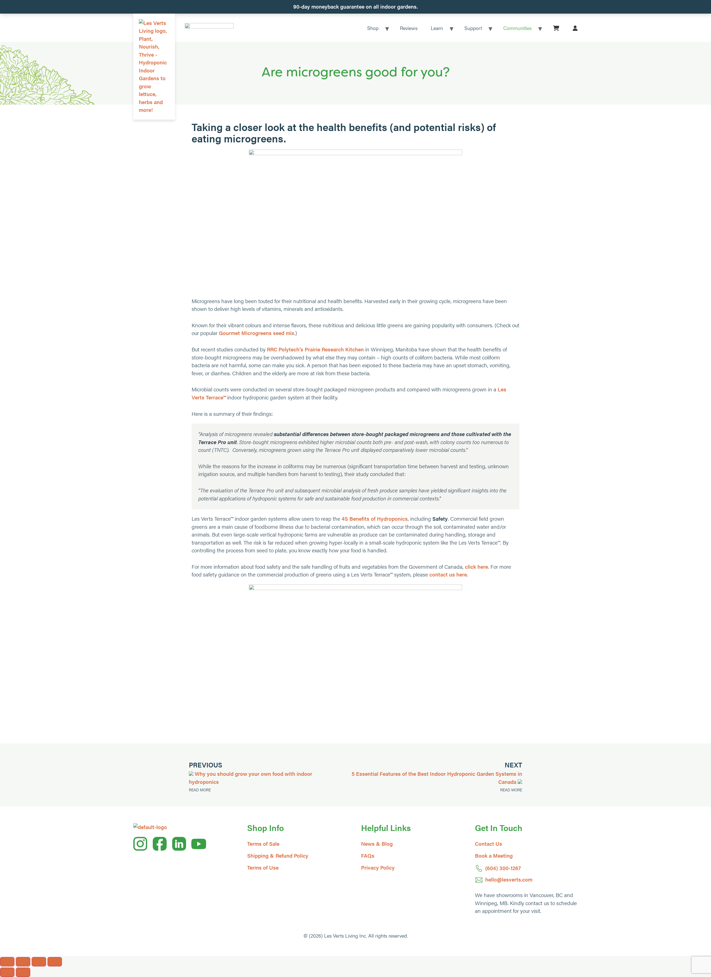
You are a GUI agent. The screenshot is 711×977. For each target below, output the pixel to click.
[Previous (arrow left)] (7, 972)
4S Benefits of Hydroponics (375, 518)
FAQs (367, 855)
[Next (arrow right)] (23, 972)
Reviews (408, 27)
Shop (373, 27)
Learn (437, 27)
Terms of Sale (263, 843)
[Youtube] (199, 844)
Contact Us (488, 843)
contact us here (448, 574)
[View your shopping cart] (556, 28)
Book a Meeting (494, 855)
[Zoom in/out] (7, 961)
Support (473, 27)
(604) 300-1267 (503, 868)
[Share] (39, 961)
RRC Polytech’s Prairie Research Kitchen (315, 349)
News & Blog (377, 843)
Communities (517, 27)
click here (476, 566)
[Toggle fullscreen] (23, 961)
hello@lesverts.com (508, 879)
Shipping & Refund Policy (277, 855)
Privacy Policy (378, 867)
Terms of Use (263, 867)
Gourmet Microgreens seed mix (256, 333)
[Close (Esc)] (54, 961)
